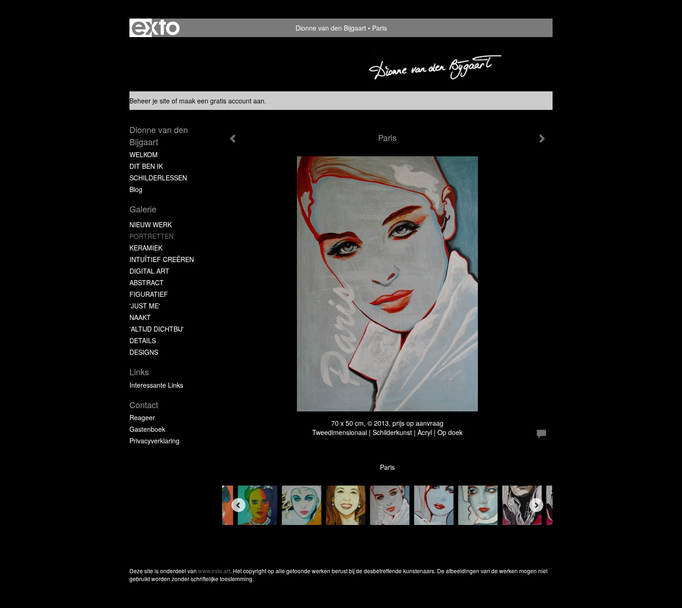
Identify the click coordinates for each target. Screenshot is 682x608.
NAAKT (140, 317)
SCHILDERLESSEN (158, 177)
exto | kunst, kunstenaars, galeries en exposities (155, 28)
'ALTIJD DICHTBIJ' (156, 328)
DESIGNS (143, 352)
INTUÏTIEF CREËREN (161, 259)
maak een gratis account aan (221, 100)
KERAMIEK (145, 247)
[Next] (536, 505)
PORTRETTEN (151, 236)
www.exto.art (214, 571)
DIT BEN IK (146, 166)
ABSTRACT (146, 282)
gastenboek (147, 429)
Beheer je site (149, 100)
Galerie (142, 209)
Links (139, 372)
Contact (143, 404)
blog (135, 189)
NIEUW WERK (150, 224)
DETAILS (142, 340)
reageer (142, 417)
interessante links (156, 385)
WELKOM (143, 154)
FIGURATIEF (148, 294)
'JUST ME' (144, 305)
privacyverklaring (154, 440)
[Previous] (238, 505)
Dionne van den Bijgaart (331, 27)
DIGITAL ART (149, 270)
